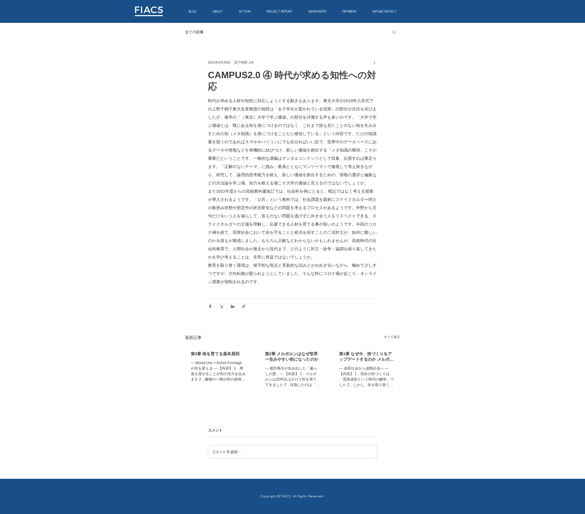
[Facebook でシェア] (210, 306)
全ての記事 (194, 32)
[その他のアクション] (374, 62)
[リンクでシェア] (244, 306)
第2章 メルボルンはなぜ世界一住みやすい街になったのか (292, 357)
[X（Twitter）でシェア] (221, 306)
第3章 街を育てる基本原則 (215, 354)
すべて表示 (392, 337)
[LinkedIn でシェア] (232, 306)
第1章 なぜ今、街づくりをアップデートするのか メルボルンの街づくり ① (366, 357)
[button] (394, 32)
